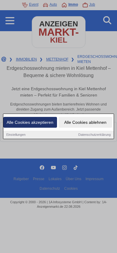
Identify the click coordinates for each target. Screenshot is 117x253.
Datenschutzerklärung (94, 134)
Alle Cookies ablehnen (85, 122)
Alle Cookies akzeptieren (30, 122)
